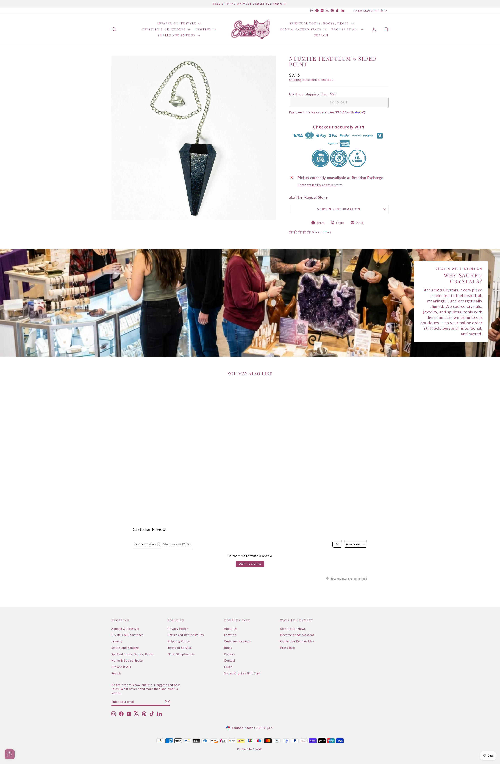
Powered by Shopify (250, 749)
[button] (300, 232)
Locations (231, 635)
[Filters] (337, 544)
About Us (231, 628)
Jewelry (204, 29)
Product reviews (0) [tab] (147, 544)
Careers (229, 654)
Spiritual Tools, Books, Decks (319, 23)
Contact (229, 660)
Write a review (250, 564)
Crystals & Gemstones (164, 29)
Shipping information (339, 209)
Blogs (228, 647)
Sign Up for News (293, 628)
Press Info (287, 647)
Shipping (295, 79)
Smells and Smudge (177, 35)
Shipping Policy (179, 641)
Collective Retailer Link (297, 641)
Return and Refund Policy (186, 635)
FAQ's (228, 667)
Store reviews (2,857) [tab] (177, 544)
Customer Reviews (237, 641)
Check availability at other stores (320, 185)
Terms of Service (180, 647)
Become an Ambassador (297, 635)
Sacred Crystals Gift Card (242, 673)
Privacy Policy (178, 628)
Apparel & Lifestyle (177, 23)
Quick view (144, 480)
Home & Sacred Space (301, 29)
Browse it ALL (345, 29)
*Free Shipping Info (181, 654)
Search (321, 35)
